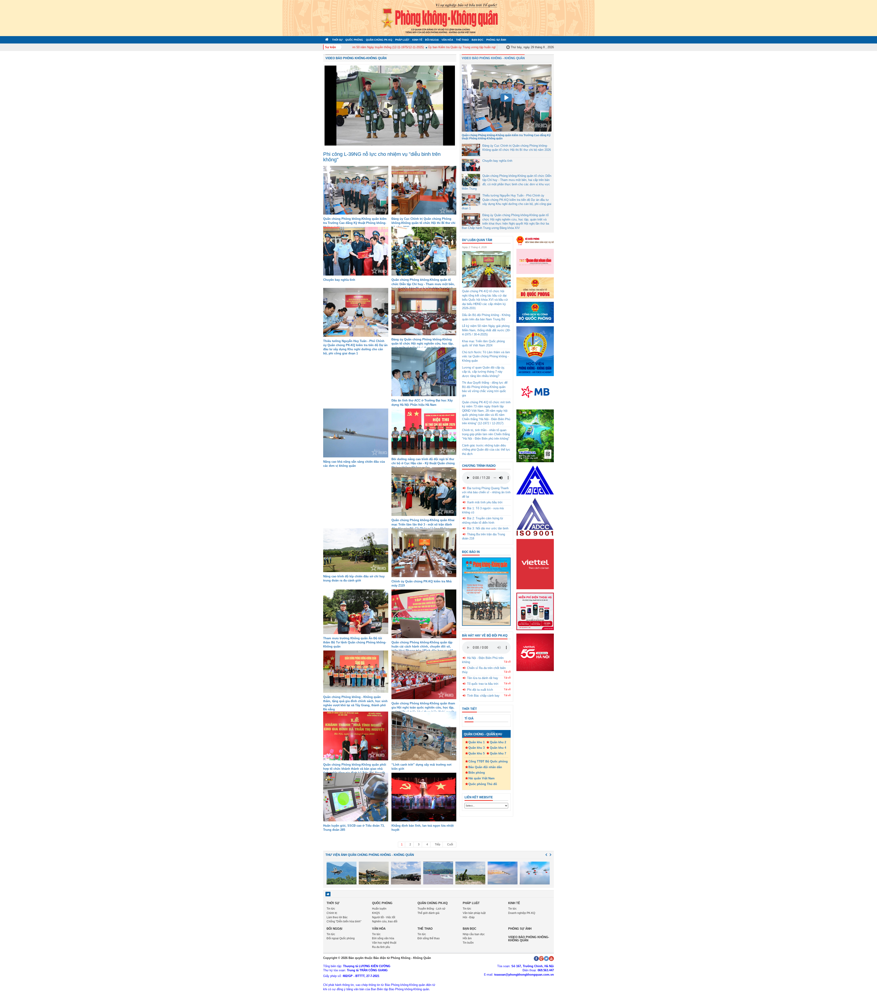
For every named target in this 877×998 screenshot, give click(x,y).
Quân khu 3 (476, 747)
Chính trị (332, 913)
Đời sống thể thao (428, 938)
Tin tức (331, 908)
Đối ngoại (432, 39)
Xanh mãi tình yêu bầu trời (484, 502)
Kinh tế (417, 39)
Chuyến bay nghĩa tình (339, 279)
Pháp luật (402, 39)
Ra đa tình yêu (381, 947)
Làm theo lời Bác (337, 917)
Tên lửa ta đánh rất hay (482, 678)
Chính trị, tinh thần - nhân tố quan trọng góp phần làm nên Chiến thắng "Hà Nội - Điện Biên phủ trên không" (486, 434)
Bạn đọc (477, 39)
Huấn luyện (379, 908)
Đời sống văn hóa (383, 938)
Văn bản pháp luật (474, 913)
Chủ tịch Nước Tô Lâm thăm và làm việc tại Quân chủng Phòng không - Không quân (486, 356)
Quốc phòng (354, 39)
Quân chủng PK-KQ (379, 39)
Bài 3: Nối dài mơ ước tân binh (487, 528)
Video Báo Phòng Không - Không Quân (493, 58)
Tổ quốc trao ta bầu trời (482, 683)
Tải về (507, 661)
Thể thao (462, 39)
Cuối (450, 844)
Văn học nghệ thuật (384, 942)
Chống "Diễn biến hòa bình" (344, 921)
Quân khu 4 (498, 747)
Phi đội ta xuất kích (480, 689)
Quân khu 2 (498, 742)
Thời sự (337, 39)
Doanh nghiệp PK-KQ (521, 913)
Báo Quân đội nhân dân (485, 767)
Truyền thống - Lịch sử (431, 908)
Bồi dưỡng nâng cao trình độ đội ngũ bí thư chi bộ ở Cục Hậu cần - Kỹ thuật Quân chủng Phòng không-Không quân (423, 463)
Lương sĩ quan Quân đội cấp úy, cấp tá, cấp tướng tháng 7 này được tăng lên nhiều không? (483, 372)
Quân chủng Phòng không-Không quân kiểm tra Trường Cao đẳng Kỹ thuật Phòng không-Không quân (355, 223)
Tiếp (437, 844)
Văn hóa (447, 39)
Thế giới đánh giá (428, 913)
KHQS (376, 913)
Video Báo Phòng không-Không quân (355, 58)
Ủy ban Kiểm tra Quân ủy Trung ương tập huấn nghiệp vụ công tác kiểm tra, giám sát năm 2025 (465, 47)
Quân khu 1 (476, 742)
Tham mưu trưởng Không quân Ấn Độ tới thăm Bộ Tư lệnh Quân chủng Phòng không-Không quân (354, 642)
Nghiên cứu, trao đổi (384, 921)
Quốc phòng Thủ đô (482, 784)
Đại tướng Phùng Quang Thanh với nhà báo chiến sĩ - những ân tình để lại (486, 492)
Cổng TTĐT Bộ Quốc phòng (488, 761)
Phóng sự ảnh (496, 39)
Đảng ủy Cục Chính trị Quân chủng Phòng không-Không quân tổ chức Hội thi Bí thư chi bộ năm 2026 (423, 223)
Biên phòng (476, 772)
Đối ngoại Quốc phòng (341, 938)
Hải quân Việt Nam (481, 778)
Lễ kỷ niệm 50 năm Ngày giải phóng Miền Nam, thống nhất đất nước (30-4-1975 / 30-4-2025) (486, 330)
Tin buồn (468, 942)
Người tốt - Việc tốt (383, 917)
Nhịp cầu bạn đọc (474, 934)
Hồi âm (467, 938)
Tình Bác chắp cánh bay (483, 695)
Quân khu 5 (476, 753)
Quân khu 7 (498, 753)
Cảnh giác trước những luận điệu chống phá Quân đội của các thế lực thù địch (486, 450)
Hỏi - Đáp (469, 917)
